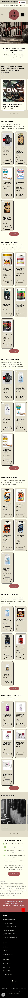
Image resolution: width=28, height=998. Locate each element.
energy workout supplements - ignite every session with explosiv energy (12, 106)
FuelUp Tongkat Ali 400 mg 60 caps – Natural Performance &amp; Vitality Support (20, 150)
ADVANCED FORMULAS (9, 926)
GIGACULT (8, 988)
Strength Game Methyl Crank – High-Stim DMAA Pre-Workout (20, 305)
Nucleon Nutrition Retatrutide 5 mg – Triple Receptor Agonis (7, 744)
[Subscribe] (23, 910)
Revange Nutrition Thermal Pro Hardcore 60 (7, 536)
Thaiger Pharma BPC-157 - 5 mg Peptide (20, 743)
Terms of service (10, 991)
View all (3, 75)
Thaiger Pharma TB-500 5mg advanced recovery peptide (7, 773)
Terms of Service (7, 974)
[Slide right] (17, 113)
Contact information (14, 993)
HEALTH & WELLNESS (9, 933)
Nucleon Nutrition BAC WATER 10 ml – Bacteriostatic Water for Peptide (7, 716)
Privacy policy (23, 988)
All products (14, 873)
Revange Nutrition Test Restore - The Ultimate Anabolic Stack (20, 648)
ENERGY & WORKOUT (9, 919)
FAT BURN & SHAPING (9, 923)
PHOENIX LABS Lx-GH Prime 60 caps (7, 419)
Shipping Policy (7, 970)
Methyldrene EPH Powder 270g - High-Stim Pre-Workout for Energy (20, 270)
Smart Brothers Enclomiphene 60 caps (7, 620)
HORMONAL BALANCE (9, 930)
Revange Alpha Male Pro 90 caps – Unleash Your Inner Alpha (20, 621)
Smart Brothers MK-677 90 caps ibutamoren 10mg (20, 387)
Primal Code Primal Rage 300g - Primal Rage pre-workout (7, 336)
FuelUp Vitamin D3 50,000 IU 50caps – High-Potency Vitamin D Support (7, 218)
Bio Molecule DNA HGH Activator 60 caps (7, 183)
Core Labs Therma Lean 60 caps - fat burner (7, 505)
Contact (5, 950)
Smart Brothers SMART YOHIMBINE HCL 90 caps (7, 570)
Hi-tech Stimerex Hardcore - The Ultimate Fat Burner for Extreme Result (20, 538)
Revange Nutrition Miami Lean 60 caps (20, 505)
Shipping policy (19, 991)
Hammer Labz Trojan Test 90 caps (7, 675)
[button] (2, 14)
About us (5, 828)
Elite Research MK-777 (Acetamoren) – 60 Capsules (7, 149)
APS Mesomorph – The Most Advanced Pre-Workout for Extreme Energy (20, 185)
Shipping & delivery (8, 954)
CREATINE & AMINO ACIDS (10, 937)
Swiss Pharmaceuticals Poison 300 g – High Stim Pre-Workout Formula (7, 271)
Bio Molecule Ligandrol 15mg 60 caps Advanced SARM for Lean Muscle (7, 452)
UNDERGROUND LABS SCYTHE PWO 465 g (7, 304)
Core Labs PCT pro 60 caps (7, 647)
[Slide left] (10, 113)
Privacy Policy (6, 963)
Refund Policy (6, 967)
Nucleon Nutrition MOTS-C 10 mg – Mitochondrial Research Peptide (20, 716)
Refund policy (15, 988)
